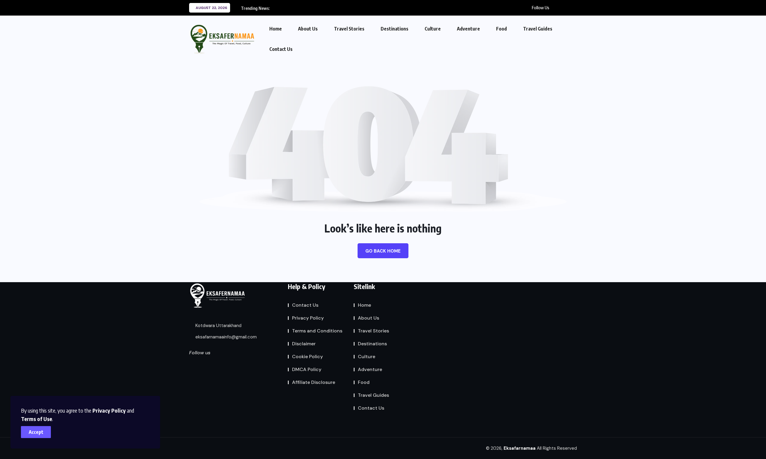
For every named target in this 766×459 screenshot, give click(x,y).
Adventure (468, 29)
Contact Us (281, 49)
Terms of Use (36, 418)
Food (501, 29)
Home (275, 29)
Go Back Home (383, 251)
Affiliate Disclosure (313, 382)
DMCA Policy (306, 369)
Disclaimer (304, 344)
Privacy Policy (109, 410)
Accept (36, 432)
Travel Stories (349, 29)
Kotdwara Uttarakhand (217, 326)
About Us (308, 29)
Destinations (394, 29)
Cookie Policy (307, 356)
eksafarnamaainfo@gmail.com (225, 337)
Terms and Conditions (317, 331)
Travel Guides (537, 29)
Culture (433, 29)
